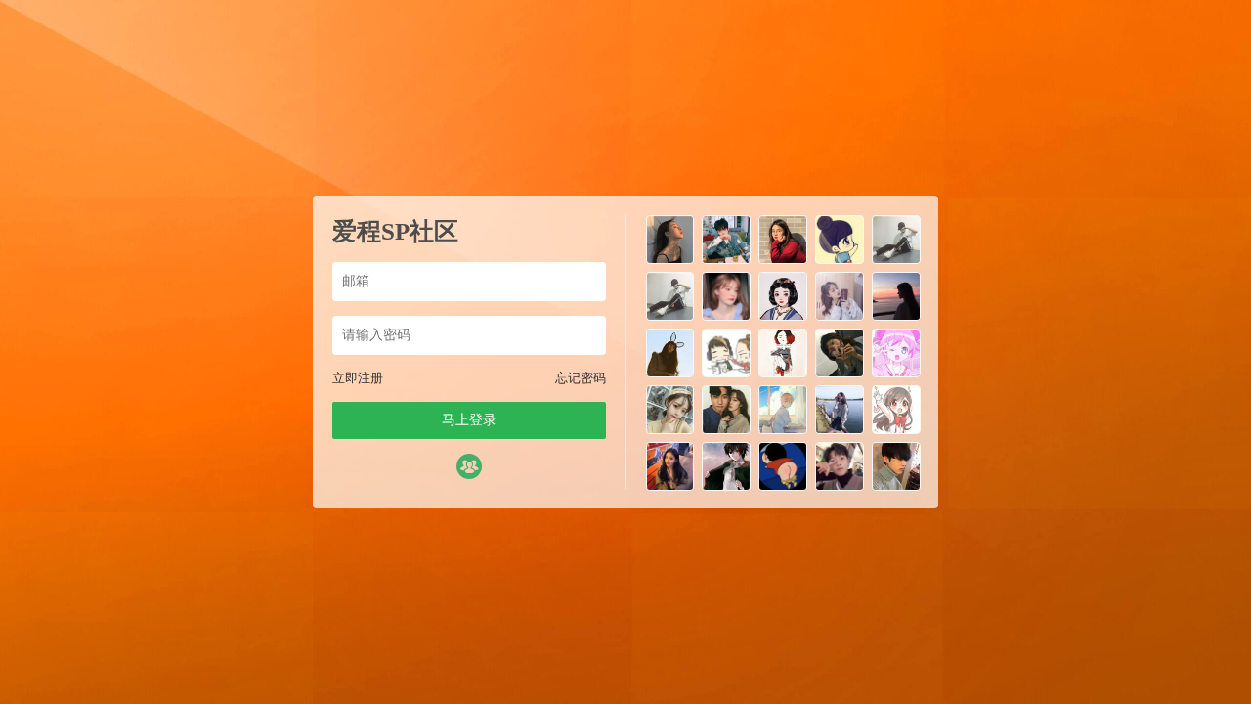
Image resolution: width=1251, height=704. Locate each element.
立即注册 (357, 378)
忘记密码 (580, 378)
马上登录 (469, 420)
